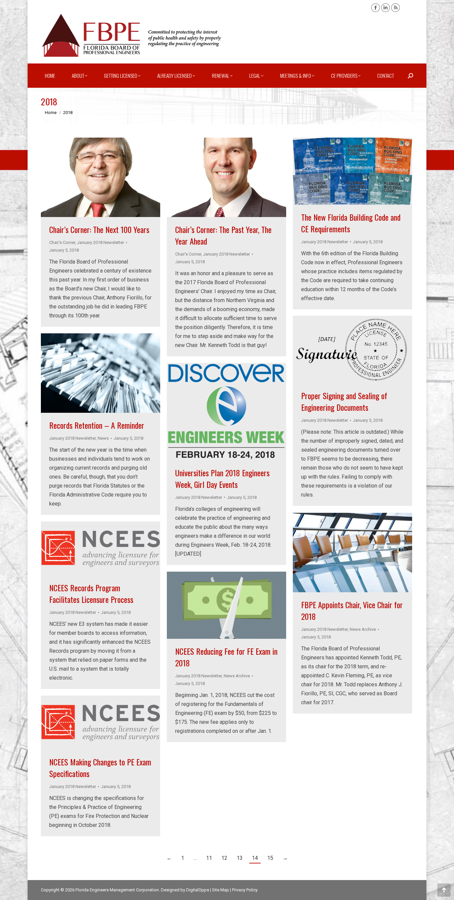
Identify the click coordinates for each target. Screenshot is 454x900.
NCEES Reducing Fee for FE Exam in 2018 (226, 657)
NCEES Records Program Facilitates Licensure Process (91, 593)
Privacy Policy (245, 889)
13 (240, 858)
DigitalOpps (197, 889)
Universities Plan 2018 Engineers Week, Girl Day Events (222, 478)
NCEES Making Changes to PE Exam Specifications (100, 767)
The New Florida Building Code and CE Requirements (350, 223)
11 (209, 858)
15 (270, 858)
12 (224, 858)
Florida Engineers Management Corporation (117, 889)
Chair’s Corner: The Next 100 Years (99, 229)
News (103, 438)
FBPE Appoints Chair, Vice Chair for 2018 (352, 610)
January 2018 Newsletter (100, 242)
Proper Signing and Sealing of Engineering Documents (344, 401)
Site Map (220, 889)
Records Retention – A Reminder (96, 425)
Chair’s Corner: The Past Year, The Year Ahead (223, 235)
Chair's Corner (62, 242)
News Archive (363, 629)
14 (255, 858)
